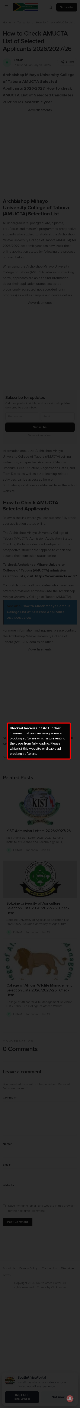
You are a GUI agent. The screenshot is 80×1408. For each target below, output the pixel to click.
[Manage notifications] (70, 1398)
